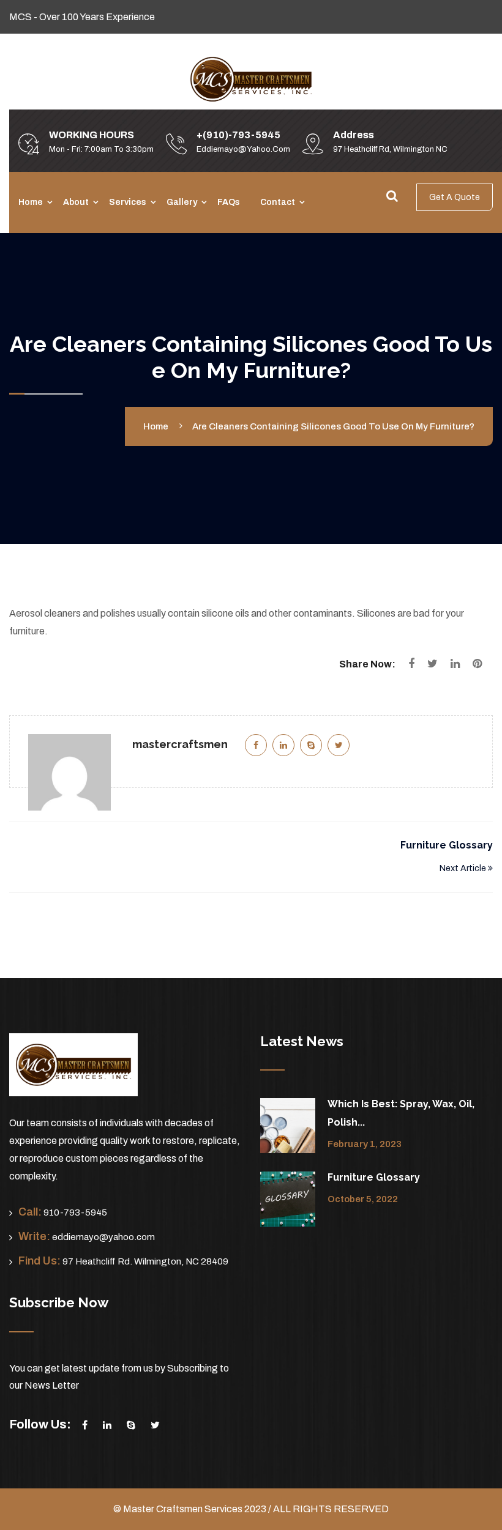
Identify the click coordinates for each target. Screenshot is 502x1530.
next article (464, 868)
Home (30, 202)
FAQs (228, 202)
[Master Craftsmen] (251, 78)
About (76, 202)
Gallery (182, 202)
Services (127, 202)
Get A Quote (454, 197)
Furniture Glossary (446, 845)
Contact (277, 202)
